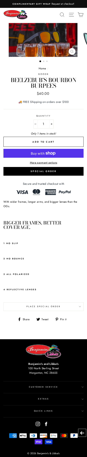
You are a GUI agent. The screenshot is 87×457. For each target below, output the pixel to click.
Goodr (43, 74)
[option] (43, 4)
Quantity (43, 115)
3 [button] (47, 62)
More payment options (43, 163)
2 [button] (44, 62)
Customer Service (43, 386)
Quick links (43, 410)
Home (42, 68)
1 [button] (40, 62)
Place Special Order (43, 306)
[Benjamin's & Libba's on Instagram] (38, 424)
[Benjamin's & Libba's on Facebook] (46, 424)
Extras (43, 398)
